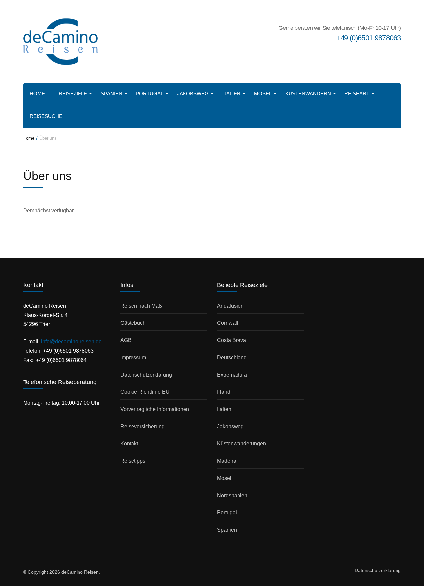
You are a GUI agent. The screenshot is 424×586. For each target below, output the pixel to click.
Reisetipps (132, 461)
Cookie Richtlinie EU (145, 392)
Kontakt (129, 443)
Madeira (226, 461)
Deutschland (232, 357)
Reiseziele (73, 93)
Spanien (111, 93)
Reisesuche (46, 116)
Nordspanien (232, 495)
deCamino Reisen (80, 572)
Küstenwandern (308, 93)
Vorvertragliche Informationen (154, 409)
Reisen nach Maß (141, 306)
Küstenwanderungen (241, 443)
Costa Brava (231, 340)
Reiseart (356, 93)
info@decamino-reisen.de (71, 341)
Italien (231, 93)
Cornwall (227, 323)
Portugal (149, 93)
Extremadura (232, 375)
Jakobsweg (193, 93)
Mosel (263, 93)
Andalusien (230, 306)
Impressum (133, 357)
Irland (223, 392)
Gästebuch (133, 323)
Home (37, 93)
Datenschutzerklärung (146, 375)
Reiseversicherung (142, 426)
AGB (126, 340)
